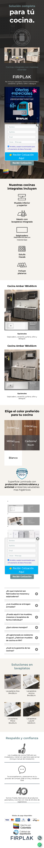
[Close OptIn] (38, 125)
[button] (24, 509)
